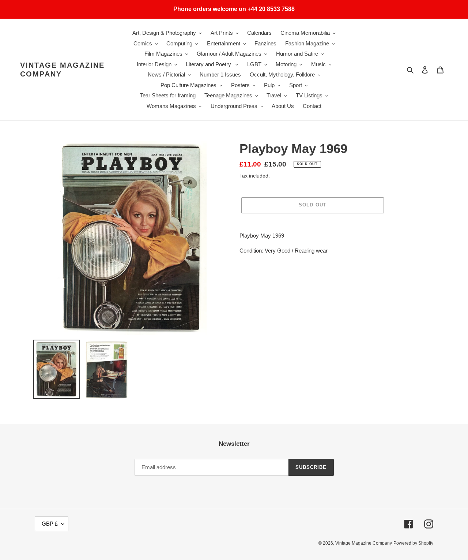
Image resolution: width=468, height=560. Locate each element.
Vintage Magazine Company (62, 69)
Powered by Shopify (413, 543)
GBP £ (50, 523)
